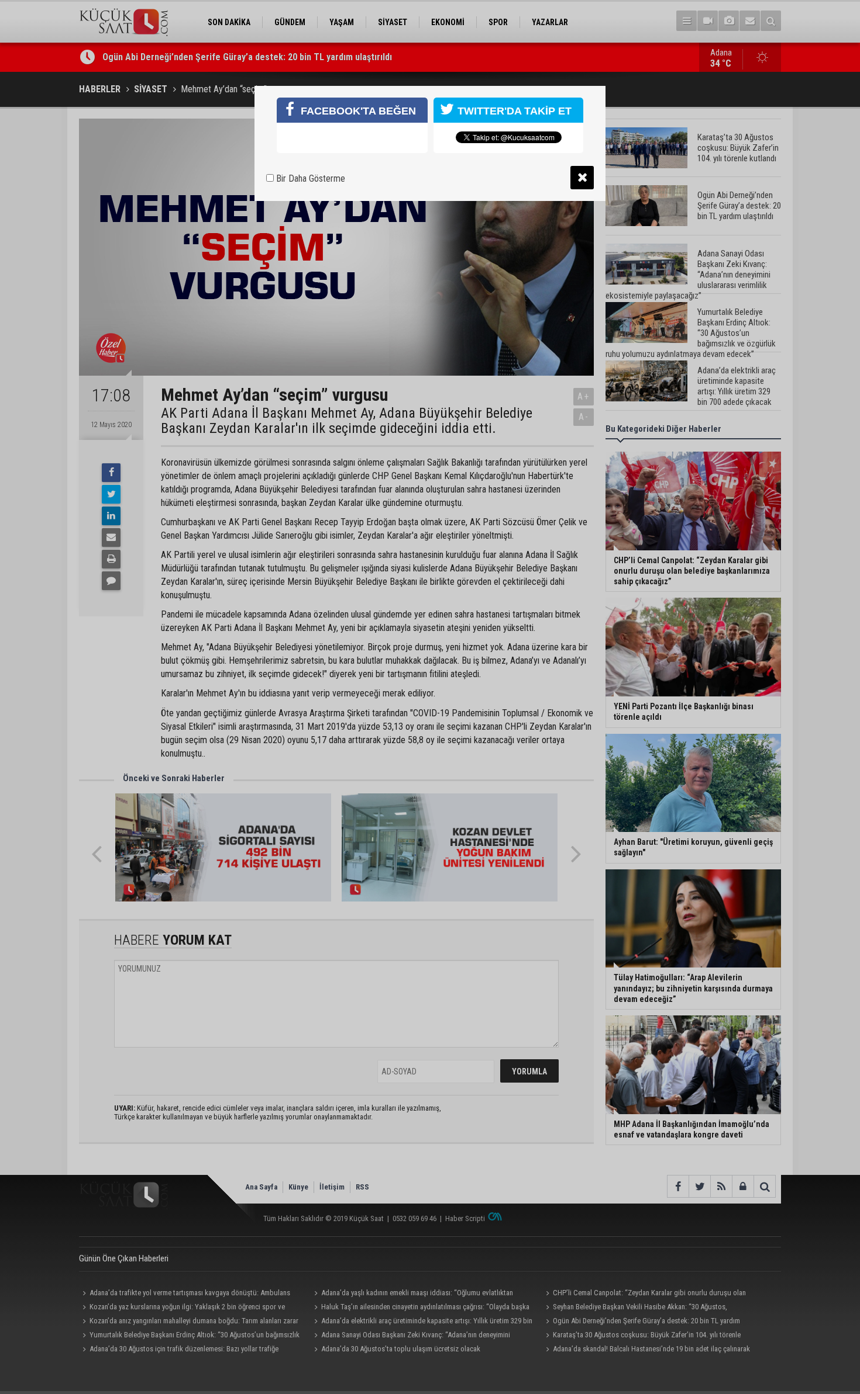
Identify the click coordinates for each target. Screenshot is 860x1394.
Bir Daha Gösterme (309, 178)
